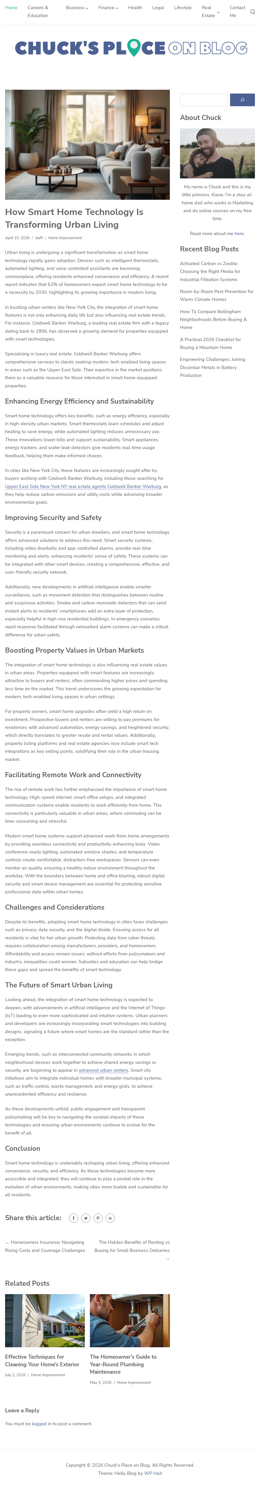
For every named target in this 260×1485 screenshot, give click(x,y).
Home (11, 8)
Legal (158, 8)
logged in (42, 1424)
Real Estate (208, 12)
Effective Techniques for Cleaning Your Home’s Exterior (42, 1360)
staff (39, 237)
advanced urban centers (103, 1070)
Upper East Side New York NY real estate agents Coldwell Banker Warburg (83, 486)
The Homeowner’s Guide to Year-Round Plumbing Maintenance (123, 1364)
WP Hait (153, 1473)
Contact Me (237, 12)
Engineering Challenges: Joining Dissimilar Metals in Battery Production (213, 367)
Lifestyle (183, 8)
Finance (106, 8)
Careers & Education (38, 12)
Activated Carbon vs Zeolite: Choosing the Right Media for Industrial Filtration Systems (210, 272)
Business (75, 8)
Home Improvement (65, 237)
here (239, 234)
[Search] (242, 100)
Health (135, 8)
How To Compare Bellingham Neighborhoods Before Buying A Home (213, 320)
